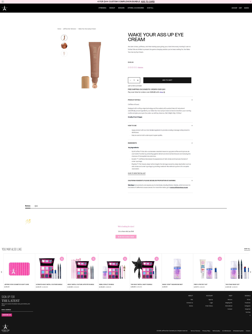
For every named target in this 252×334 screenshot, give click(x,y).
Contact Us (190, 302)
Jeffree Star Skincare (69, 28)
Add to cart (51, 288)
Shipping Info (228, 302)
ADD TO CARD (148, 2)
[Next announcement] (250, 1)
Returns (230, 299)
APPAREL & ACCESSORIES (136, 8)
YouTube (248, 312)
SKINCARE (121, 8)
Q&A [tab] (36, 206)
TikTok (248, 299)
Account (234, 8)
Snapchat (247, 309)
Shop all (247, 248)
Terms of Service (195, 330)
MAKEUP (112, 8)
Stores (191, 306)
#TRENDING (102, 8)
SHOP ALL (150, 8)
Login (211, 302)
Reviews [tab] (27, 206)
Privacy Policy (206, 330)
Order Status (209, 306)
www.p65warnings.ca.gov (179, 187)
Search (246, 8)
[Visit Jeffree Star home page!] (4, 8)
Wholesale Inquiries (238, 330)
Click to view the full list (136, 173)
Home (59, 28)
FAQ (192, 299)
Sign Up (211, 299)
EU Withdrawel (226, 330)
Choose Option (19, 288)
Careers (248, 330)
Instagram (247, 306)
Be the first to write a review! (126, 237)
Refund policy (216, 330)
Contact (230, 309)
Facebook (247, 302)
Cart (240, 8)
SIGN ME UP (7, 315)
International (228, 306)
